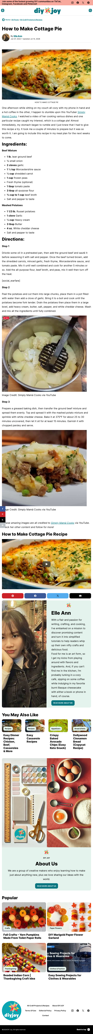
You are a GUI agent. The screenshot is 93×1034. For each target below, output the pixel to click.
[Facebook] (77, 2)
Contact (45, 1015)
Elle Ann (18, 36)
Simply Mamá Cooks (62, 522)
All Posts (15, 20)
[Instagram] (72, 2)
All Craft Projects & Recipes (31, 20)
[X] (83, 2)
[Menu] (2, 10)
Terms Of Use (30, 1011)
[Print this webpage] (2, 525)
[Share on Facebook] (2, 509)
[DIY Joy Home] (47, 10)
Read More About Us (46, 886)
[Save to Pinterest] (2, 514)
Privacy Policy (60, 1011)
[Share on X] (2, 520)
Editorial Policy (45, 1011)
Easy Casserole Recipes (33, 738)
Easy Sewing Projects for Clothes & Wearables (64, 977)
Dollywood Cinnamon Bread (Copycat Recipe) (80, 742)
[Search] (90, 10)
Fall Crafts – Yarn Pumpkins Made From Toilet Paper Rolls (22, 936)
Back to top (81, 1029)
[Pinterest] (88, 2)
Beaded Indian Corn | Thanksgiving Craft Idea (19, 977)
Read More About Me (63, 703)
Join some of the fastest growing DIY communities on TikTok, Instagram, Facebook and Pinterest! (31, 2)
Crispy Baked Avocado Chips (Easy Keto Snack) (58, 742)
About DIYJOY (58, 1006)
